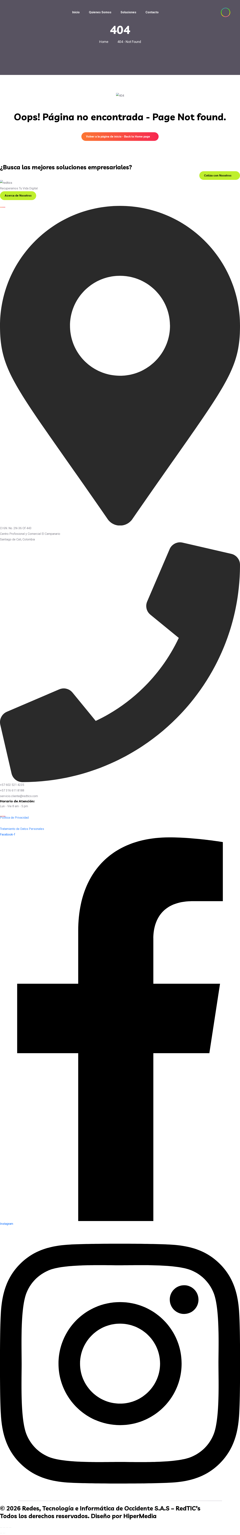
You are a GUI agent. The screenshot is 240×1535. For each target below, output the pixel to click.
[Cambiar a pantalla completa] (4, 1527)
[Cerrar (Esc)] (10, 1527)
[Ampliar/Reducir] (1, 1527)
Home (104, 42)
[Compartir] (7, 1527)
